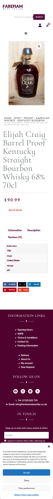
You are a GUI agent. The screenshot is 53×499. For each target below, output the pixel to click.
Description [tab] (33, 230)
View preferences (26, 488)
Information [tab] (15, 230)
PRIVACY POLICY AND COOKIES (26, 495)
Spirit (18, 117)
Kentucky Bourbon (31, 120)
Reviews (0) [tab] (15, 237)
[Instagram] (23, 391)
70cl (9, 250)
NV (8, 270)
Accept (26, 472)
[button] (48, 446)
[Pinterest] (30, 391)
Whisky (29, 117)
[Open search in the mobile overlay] (28, 17)
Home (8, 117)
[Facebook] (15, 391)
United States (13, 260)
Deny (26, 480)
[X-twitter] (37, 391)
